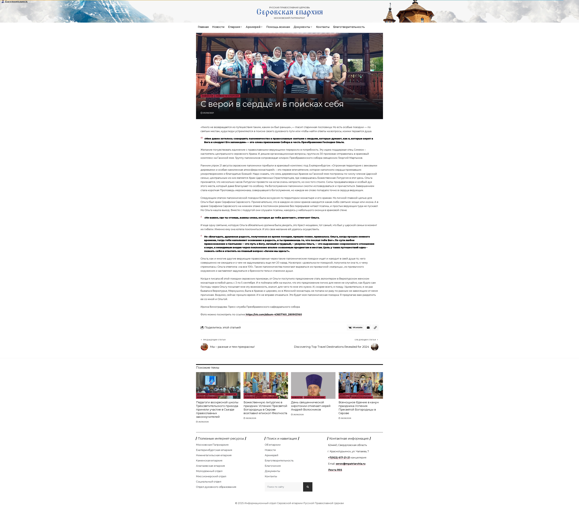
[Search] (307, 487)
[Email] (368, 328)
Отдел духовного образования (216, 486)
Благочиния (273, 465)
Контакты (271, 476)
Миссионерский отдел (211, 476)
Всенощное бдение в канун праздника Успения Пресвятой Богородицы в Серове (359, 408)
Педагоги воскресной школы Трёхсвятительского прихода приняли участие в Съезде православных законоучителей (217, 410)
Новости (207, 96)
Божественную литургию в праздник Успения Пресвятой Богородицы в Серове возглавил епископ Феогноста (265, 408)
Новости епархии (227, 96)
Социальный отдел (208, 481)
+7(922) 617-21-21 (339, 457)
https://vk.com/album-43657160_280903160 (273, 314)
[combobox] (283, 487)
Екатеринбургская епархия (214, 449)
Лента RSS (335, 470)
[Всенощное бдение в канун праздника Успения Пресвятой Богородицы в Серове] (361, 385)
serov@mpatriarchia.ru (350, 463)
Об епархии (273, 444)
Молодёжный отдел (209, 471)
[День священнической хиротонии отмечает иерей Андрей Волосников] (313, 385)
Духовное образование (210, 394)
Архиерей (271, 455)
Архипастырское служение (260, 394)
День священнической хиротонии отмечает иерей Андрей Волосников (311, 406)
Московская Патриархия (212, 444)
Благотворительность (16, 1)
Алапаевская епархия (210, 465)
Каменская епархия (209, 460)
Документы (272, 471)
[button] (375, 328)
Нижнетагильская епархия (214, 455)
